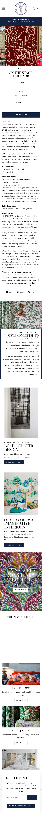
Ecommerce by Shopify (24, 813)
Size (21, 91)
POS (12, 813)
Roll (16, 95)
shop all (21, 700)
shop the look (14, 545)
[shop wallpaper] (21, 759)
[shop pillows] (21, 674)
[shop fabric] (21, 716)
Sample (24, 95)
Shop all (21, 743)
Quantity (21, 103)
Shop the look (14, 462)
